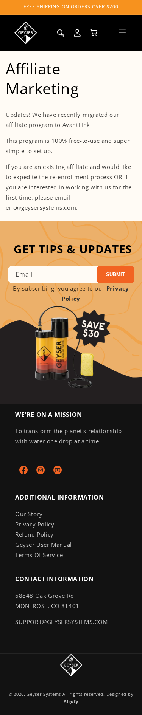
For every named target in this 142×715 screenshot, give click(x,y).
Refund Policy (34, 534)
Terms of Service (39, 555)
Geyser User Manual (43, 544)
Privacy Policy (34, 524)
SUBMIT (115, 274)
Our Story (28, 514)
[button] (122, 33)
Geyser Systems (44, 694)
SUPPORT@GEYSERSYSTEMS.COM (61, 621)
